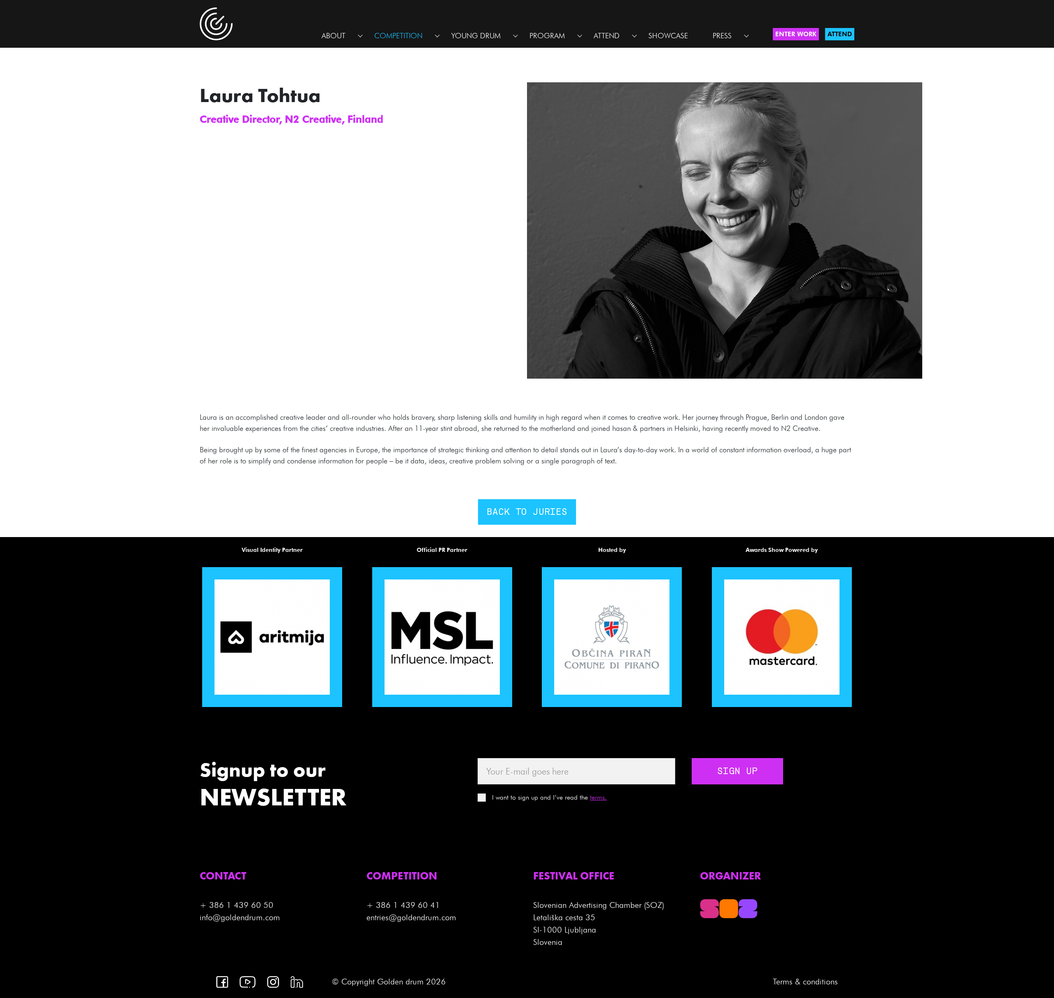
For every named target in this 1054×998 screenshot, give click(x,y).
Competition (398, 35)
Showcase (668, 35)
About (333, 35)
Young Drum (476, 35)
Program (547, 35)
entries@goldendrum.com (411, 917)
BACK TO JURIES (527, 512)
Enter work (795, 34)
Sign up (737, 771)
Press (722, 35)
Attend (607, 35)
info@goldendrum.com (240, 917)
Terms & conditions (805, 981)
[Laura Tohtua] (724, 230)
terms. (598, 797)
